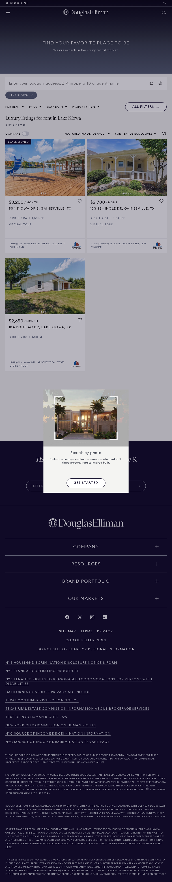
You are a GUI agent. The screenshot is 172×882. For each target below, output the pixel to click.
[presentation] (86, 482)
